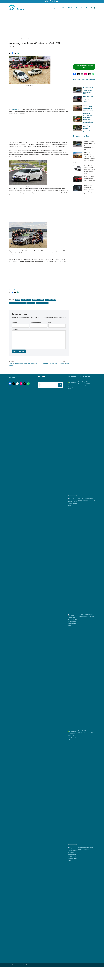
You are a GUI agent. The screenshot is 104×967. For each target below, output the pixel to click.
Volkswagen (20, 38)
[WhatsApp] (93, 74)
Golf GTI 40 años (26, 299)
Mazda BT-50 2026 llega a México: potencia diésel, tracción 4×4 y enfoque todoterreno (88, 119)
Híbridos (63, 8)
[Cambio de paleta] (94, 8)
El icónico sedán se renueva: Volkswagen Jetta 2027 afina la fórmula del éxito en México (88, 90)
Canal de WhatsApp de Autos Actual (84, 66)
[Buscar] (91, 8)
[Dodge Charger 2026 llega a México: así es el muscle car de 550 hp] (77, 99)
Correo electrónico (35, 322)
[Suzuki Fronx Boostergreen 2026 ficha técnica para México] (72, 555)
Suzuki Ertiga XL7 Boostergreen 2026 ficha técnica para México (85, 384)
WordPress (26, 965)
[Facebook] (74, 74)
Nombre (14, 322)
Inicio (10, 38)
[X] (78, 74)
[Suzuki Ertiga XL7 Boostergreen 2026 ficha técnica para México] (72, 439)
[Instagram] (85, 74)
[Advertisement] (52, 23)
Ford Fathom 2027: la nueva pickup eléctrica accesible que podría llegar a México (89, 190)
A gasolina (56, 8)
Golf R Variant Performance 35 (17, 303)
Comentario (15, 329)
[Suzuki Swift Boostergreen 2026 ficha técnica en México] (72, 788)
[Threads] (89, 74)
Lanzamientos (46, 8)
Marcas (14, 38)
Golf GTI (18, 299)
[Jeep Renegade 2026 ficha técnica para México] (72, 904)
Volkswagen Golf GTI (15, 109)
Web (49, 322)
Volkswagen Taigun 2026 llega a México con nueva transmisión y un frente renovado (88, 128)
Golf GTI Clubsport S (38, 299)
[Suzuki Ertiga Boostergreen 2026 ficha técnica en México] (72, 671)
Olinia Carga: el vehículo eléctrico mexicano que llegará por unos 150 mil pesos (89, 169)
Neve (10, 965)
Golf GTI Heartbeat (51, 299)
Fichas (88, 8)
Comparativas (80, 8)
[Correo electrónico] (82, 74)
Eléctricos (71, 8)
